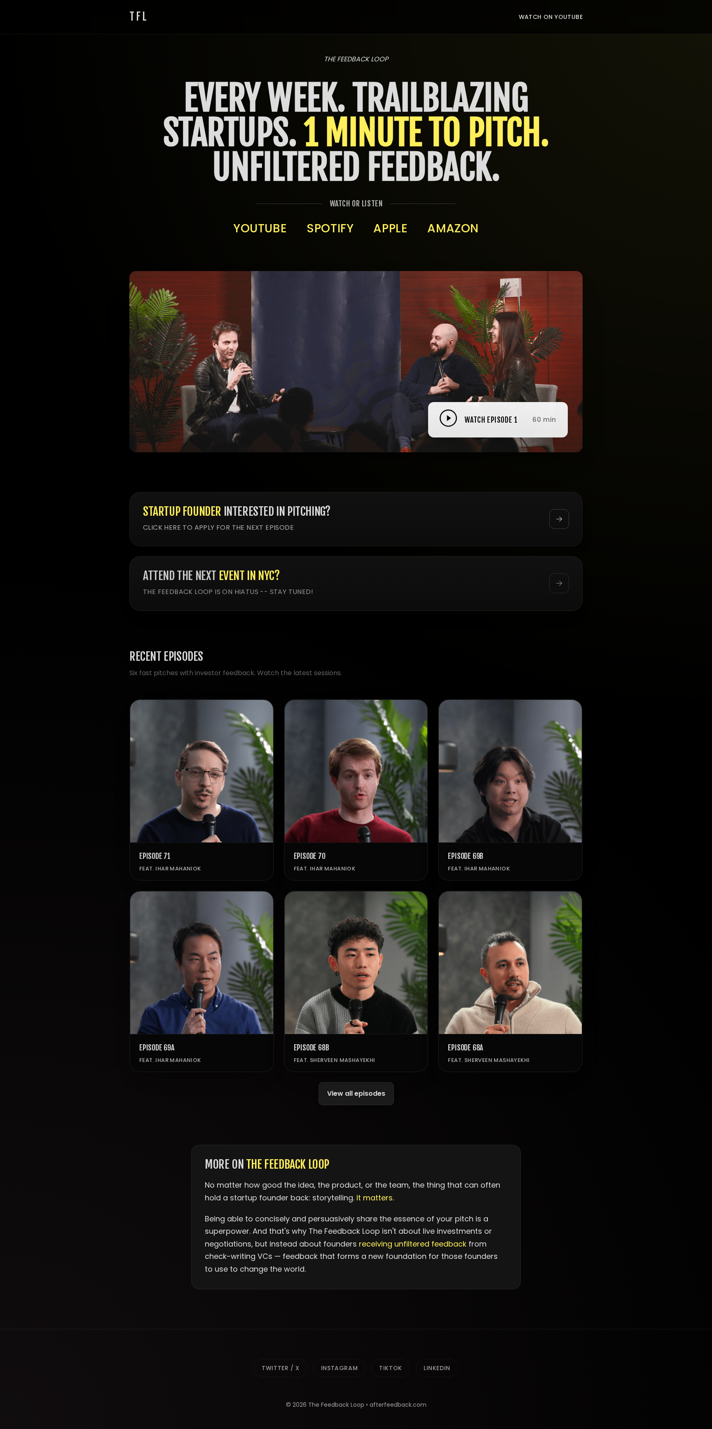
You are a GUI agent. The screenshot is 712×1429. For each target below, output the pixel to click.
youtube (260, 228)
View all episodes (356, 1093)
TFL (138, 16)
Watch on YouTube (551, 17)
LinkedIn (437, 1368)
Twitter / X (281, 1368)
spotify (330, 228)
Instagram (339, 1368)
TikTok (390, 1368)
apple (390, 228)
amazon (453, 228)
